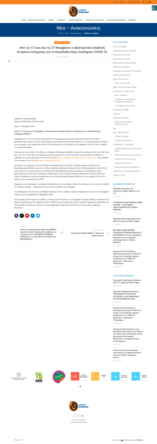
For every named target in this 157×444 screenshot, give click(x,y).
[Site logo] (78, 11)
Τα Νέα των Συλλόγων (123, 140)
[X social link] (146, 2)
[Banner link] (18, 376)
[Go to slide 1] (78, 386)
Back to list (62, 233)
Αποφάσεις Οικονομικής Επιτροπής (127, 71)
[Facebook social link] (143, 2)
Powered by (116, 440)
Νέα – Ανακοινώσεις (73, 33)
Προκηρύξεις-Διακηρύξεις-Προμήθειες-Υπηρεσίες (125, 100)
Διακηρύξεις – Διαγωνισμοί (124, 91)
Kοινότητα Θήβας (120, 47)
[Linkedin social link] (32, 216)
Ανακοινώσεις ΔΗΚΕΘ (121, 59)
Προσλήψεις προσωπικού (125, 106)
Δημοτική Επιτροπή (120, 79)
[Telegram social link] (38, 216)
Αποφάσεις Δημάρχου (121, 67)
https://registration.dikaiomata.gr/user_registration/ (76, 158)
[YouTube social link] (149, 2)
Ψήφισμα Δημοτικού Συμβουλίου (127, 167)
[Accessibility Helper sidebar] (154, 8)
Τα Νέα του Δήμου (91, 33)
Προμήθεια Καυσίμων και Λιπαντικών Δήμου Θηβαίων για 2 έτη (126, 191)
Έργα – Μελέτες (121, 95)
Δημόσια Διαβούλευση (121, 75)
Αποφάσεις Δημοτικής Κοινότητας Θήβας (128, 150)
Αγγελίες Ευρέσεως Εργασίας (124, 51)
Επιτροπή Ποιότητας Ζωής (125, 159)
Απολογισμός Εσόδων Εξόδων (125, 63)
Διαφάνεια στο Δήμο (121, 118)
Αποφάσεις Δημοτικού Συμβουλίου (128, 155)
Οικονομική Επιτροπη (123, 163)
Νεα (114, 128)
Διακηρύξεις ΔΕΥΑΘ (120, 110)
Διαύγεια (116, 114)
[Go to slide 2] (80, 386)
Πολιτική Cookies (78, 420)
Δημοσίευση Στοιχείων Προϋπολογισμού (124, 123)
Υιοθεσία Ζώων (119, 175)
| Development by (129, 440)
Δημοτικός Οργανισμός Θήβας (125, 87)
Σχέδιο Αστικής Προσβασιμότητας (126, 171)
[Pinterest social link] (27, 216)
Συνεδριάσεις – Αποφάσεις (123, 144)
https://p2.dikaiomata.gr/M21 (49, 160)
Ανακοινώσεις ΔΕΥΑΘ (121, 55)
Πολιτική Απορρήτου (78, 422)
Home (60, 33)
